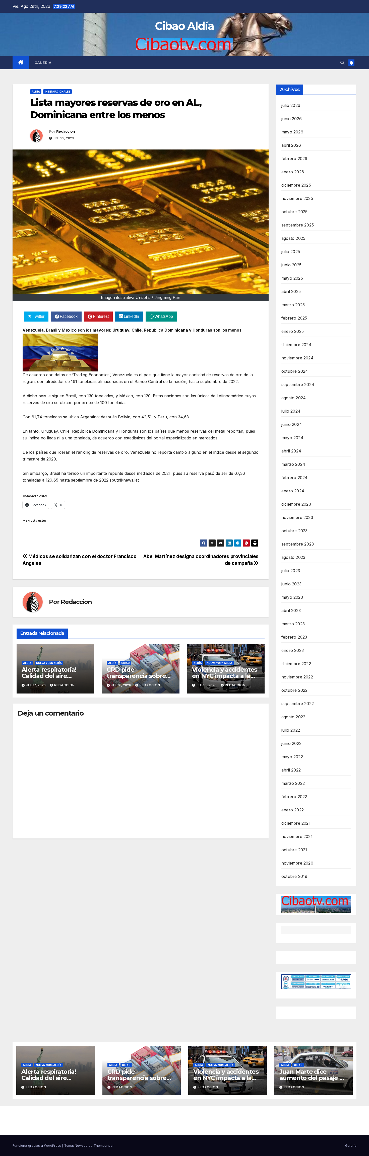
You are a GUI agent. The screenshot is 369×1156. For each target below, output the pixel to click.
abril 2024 (291, 450)
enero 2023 (292, 650)
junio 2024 (291, 424)
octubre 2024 (294, 371)
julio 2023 (290, 570)
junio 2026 (291, 118)
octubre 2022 (294, 690)
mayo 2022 (292, 756)
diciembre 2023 (296, 504)
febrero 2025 (294, 318)
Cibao (125, 662)
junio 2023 (291, 583)
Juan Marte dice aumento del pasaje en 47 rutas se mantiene (313, 1078)
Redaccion (65, 131)
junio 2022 (291, 743)
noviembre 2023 (297, 517)
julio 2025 (290, 251)
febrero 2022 (294, 796)
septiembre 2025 (297, 224)
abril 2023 (291, 610)
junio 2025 (291, 264)
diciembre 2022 (296, 663)
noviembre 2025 (297, 198)
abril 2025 (291, 291)
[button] (342, 62)
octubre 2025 (294, 211)
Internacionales (57, 91)
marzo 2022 (293, 783)
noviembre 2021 (297, 836)
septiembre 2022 (297, 703)
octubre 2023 (294, 530)
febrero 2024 (294, 477)
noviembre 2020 (297, 863)
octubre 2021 (294, 849)
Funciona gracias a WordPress (37, 1145)
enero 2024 (292, 490)
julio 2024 (290, 411)
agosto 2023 (293, 557)
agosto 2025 (293, 238)
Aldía (36, 91)
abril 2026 (291, 145)
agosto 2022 (293, 716)
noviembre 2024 (297, 357)
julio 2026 (290, 105)
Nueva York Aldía (49, 662)
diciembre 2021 (296, 823)
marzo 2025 (293, 304)
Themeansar (104, 1145)
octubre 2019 (294, 876)
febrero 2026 (294, 158)
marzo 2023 (293, 623)
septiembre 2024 (297, 384)
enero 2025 (292, 331)
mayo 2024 (292, 437)
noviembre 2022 (297, 676)
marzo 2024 (293, 464)
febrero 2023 (294, 637)
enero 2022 (292, 809)
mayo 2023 (292, 597)
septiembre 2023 (297, 544)
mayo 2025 (292, 278)
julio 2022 (290, 730)
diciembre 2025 (296, 185)
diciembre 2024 (296, 344)
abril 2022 (291, 770)
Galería (43, 62)
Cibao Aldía (184, 26)
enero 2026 (292, 171)
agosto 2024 (293, 397)
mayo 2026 (292, 131)
